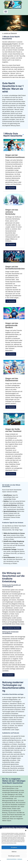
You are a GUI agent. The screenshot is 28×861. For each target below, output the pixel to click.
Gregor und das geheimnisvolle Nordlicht (11, 325)
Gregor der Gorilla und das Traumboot (13, 430)
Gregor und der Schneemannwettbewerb (15, 156)
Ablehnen (14, 851)
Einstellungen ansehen (14, 856)
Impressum (19, 859)
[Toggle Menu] (5, 11)
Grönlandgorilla (7, 44)
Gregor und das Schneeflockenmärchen (15, 268)
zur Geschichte (11, 187)
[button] (25, 830)
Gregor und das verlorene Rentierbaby (11, 212)
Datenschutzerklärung (12, 859)
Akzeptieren (14, 847)
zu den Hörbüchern (8, 674)
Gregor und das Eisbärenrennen (11, 379)
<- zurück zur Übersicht (9, 33)
